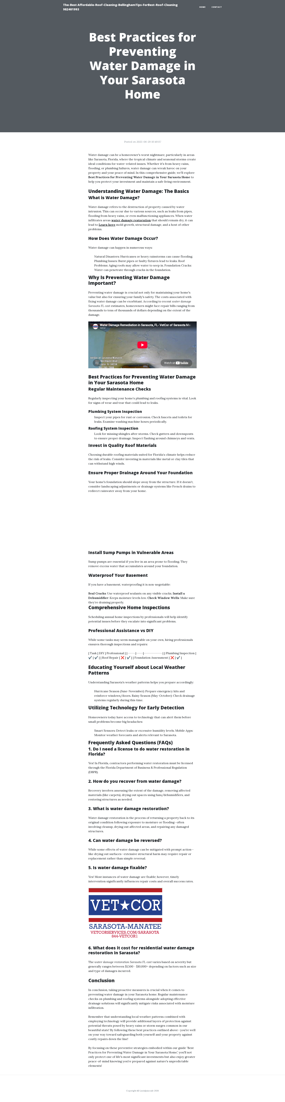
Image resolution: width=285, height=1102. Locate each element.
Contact (217, 7)
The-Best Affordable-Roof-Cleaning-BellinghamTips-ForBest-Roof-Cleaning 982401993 (120, 7)
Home (202, 7)
